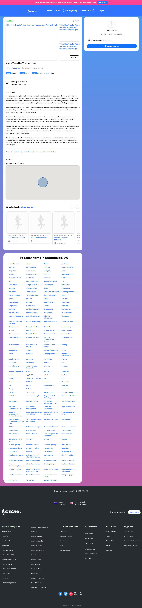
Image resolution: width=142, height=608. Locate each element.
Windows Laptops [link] (68, 274)
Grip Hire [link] (29, 439)
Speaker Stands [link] (32, 401)
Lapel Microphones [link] (68, 407)
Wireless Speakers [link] (50, 321)
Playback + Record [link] (15, 469)
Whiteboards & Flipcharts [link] (31, 367)
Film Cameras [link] (31, 430)
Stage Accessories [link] (33, 464)
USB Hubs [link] (29, 382)
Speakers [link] (12, 267)
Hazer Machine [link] (14, 313)
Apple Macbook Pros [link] (16, 371)
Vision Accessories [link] (33, 475)
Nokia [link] (28, 389)
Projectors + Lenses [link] (51, 469)
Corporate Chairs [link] (50, 295)
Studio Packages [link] (50, 460)
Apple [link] (64, 350)
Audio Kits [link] (12, 396)
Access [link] (11, 330)
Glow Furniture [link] (31, 288)
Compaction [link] (13, 327)
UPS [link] (63, 363)
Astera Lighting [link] (14, 445)
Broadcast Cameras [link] (51, 427)
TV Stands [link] (30, 392)
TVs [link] (63, 281)
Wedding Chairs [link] (32, 295)
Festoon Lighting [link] (50, 445)
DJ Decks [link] (65, 264)
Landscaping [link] (66, 327)
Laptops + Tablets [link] (68, 464)
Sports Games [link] (67, 330)
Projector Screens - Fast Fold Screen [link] (33, 470)
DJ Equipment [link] (14, 401)
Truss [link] (46, 288)
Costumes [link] (30, 278)
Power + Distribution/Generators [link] (17, 465)
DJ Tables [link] (29, 302)
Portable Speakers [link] (33, 316)
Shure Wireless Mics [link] (51, 419)
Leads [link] (28, 385)
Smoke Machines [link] (68, 267)
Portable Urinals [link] (14, 345)
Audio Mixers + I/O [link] (32, 396)
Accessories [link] (66, 371)
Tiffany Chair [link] (31, 292)
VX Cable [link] (12, 427)
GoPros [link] (46, 274)
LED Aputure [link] (13, 452)
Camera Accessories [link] (69, 427)
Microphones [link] (31, 267)
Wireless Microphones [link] (48, 317)
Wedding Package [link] (68, 292)
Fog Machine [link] (66, 309)
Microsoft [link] (65, 382)
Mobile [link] (46, 389)
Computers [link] (13, 350)
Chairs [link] (28, 264)
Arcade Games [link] (49, 330)
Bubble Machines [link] (32, 434)
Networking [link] (48, 359)
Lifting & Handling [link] (32, 327)
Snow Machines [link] (67, 434)
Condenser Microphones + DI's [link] (50, 402)
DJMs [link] (11, 299)
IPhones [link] (47, 371)
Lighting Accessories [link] (16, 455)
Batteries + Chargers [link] (33, 427)
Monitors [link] (29, 359)
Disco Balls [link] (65, 306)
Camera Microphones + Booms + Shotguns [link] (15, 414)
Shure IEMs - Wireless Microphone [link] (33, 420)
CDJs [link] (63, 295)
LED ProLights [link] (66, 452)
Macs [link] (11, 375)
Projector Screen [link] (32, 313)
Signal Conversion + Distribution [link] (69, 470)
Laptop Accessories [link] (51, 350)
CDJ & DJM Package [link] (33, 321)
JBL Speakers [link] (48, 313)
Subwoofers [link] (66, 285)
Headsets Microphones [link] (48, 408)
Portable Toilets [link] (32, 334)
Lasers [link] (46, 306)
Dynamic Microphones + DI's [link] (15, 408)
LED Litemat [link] (48, 452)
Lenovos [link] (47, 382)
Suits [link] (10, 281)
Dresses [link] (64, 271)
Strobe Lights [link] (49, 309)
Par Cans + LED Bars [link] (33, 460)
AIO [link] (45, 378)
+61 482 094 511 (53, 10)
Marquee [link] (12, 288)
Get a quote (89, 538)
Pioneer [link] (29, 299)
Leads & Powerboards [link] (66, 355)
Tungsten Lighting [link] (68, 460)
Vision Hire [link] (30, 480)
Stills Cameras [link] (14, 434)
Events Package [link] (14, 295)
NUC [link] (63, 378)
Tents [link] (64, 278)
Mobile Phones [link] (14, 359)
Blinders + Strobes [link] (32, 445)
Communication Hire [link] (69, 396)
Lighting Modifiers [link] (68, 455)
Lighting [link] (47, 267)
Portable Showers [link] (68, 334)
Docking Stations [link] (50, 354)
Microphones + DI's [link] (68, 401)
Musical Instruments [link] (51, 480)
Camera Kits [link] (13, 430)
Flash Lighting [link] (66, 445)
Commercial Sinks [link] (32, 337)
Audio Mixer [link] (66, 288)
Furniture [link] (47, 278)
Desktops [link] (29, 354)
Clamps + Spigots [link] (68, 475)
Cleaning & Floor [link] (67, 321)
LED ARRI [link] (29, 452)
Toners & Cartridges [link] (33, 378)
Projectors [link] (12, 271)
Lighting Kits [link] (48, 455)
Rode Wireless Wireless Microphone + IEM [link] (16, 421)
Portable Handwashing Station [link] (49, 339)
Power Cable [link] (66, 419)
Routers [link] (11, 392)
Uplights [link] (12, 309)
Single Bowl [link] (13, 306)
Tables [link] (46, 264)
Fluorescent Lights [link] (15, 448)
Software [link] (65, 366)
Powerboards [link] (49, 385)
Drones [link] (11, 274)
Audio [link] (11, 354)
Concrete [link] (47, 327)
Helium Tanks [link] (48, 285)
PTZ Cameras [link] (66, 430)
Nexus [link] (46, 299)
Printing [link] (64, 345)
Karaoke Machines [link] (50, 281)
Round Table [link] (48, 302)
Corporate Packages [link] (51, 292)
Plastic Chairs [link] (31, 330)
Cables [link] (28, 350)
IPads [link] (28, 371)
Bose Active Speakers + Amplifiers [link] (34, 413)
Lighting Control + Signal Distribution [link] (33, 456)
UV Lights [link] (47, 271)
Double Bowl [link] (30, 306)
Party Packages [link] (32, 281)
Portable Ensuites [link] (15, 337)
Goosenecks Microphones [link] (31, 408)
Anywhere (84, 10)
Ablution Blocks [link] (67, 337)
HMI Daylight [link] (48, 448)
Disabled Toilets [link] (50, 334)
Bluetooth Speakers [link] (16, 316)
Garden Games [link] (14, 334)
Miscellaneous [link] (14, 264)
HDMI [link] (46, 375)
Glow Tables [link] (66, 302)
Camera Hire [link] (30, 271)
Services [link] (47, 366)
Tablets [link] (46, 363)
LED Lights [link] (65, 448)
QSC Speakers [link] (67, 313)
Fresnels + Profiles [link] (32, 448)
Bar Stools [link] (12, 292)
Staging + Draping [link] (68, 392)
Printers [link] (64, 375)
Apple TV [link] (29, 375)
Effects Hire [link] (13, 480)
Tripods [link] (64, 439)
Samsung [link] (65, 385)
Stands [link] (46, 439)
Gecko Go (134, 512)
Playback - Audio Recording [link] (50, 397)
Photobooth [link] (66, 316)
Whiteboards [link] (48, 392)
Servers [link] (64, 359)
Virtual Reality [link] (14, 366)
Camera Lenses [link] (31, 274)
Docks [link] (11, 382)
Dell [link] (10, 385)
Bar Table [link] (65, 299)
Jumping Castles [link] (32, 285)
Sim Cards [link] (30, 363)
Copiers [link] (11, 378)
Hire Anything (71, 10)
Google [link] (11, 389)
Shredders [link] (12, 363)
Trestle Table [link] (13, 302)
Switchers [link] (65, 389)
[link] (31, 12)
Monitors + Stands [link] (15, 475)
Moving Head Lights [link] (33, 309)
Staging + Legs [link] (49, 464)
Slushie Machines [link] (15, 278)
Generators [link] (13, 285)
